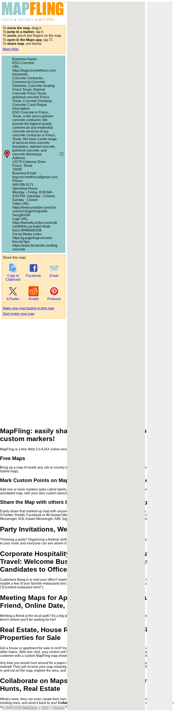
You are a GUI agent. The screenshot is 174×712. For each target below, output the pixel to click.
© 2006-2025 (12, 707)
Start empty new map (18, 314)
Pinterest (54, 299)
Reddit (33, 299)
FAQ (45, 707)
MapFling (30, 707)
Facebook (33, 275)
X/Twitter (13, 299)
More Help (10, 49)
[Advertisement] (159, 125)
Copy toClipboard (13, 277)
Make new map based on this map (28, 308)
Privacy (58, 707)
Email (54, 275)
